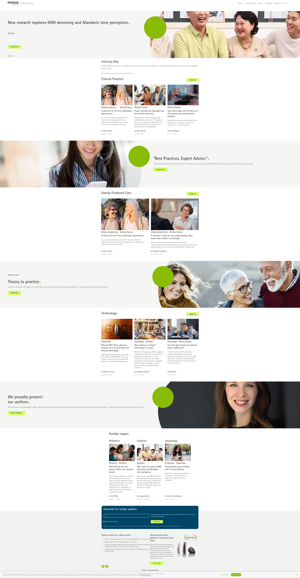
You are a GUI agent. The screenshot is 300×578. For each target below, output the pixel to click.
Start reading (16, 413)
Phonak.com (268, 3)
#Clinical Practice (126, 107)
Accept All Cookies (236, 574)
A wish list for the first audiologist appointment (122, 236)
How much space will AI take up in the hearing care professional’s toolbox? (183, 114)
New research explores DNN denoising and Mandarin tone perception (149, 469)
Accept (107, 521)
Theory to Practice (250, 3)
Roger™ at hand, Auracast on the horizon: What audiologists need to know (127, 539)
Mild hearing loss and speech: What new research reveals (57, 23)
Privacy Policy (114, 521)
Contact (277, 3)
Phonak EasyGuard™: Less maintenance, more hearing (121, 542)
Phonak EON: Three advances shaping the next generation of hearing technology (115, 348)
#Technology (106, 342)
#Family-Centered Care (109, 107)
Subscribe (160, 170)
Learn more (156, 563)
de (286, 3)
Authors (260, 3)
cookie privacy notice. (145, 575)
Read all (193, 80)
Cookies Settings (225, 574)
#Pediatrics (11, 33)
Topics (239, 3)
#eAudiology (180, 463)
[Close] (297, 574)
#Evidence (20, 33)
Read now (14, 47)
